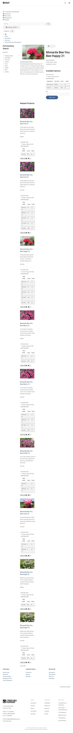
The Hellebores (62, 712)
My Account (52, 672)
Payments (5, 674)
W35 (24, 666)
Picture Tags (6, 672)
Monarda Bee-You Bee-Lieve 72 (26, 512)
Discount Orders (7, 676)
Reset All (5, 52)
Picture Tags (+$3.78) (53, 76)
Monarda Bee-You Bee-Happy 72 (26, 250)
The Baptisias (61, 718)
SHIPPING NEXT (50, 78)
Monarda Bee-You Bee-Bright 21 (26, 573)
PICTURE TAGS (50, 74)
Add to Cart (52, 97)
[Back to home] (6, 3)
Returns (28, 674)
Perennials (7, 38)
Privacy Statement (7, 680)
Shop (6, 36)
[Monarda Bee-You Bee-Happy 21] (33, 52)
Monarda (52, 60)
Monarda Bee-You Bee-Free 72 (26, 176)
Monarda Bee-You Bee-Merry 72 (26, 383)
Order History (52, 674)
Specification (29, 62)
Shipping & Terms (7, 678)
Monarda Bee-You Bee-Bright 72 (26, 626)
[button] (65, 3)
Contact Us (28, 672)
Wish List (51, 676)
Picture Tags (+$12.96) (28, 197)
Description (23, 62)
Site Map (28, 676)
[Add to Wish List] (48, 46)
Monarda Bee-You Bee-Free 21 (26, 122)
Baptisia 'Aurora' (62, 715)
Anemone (7, 40)
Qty (47, 91)
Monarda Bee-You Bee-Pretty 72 (26, 452)
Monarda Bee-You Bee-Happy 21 (13, 42)
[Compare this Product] (53, 46)
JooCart (68, 687)
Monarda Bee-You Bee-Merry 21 (26, 324)
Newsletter (51, 678)
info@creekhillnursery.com (13, 719)
